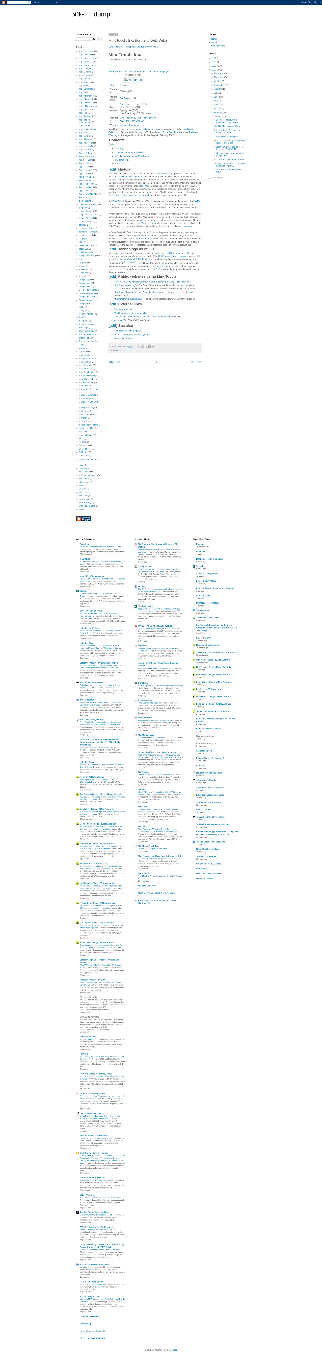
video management (132, 71)
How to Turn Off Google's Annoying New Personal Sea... (230, 141)
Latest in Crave (87, 762)
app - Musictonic (86, 99)
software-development (153, 129)
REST (111, 195)
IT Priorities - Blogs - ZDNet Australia (97, 903)
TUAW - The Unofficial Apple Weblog (155, 626)
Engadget (84, 544)
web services (163, 266)
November (219, 77)
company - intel (86, 235)
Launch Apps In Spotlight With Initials (153, 849)
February (218, 112)
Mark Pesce (84, 411)
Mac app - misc (86, 408)
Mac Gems (143, 807)
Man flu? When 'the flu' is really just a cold (97, 1215)
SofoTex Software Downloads (94, 1136)
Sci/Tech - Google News (91, 611)
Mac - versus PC (86, 382)
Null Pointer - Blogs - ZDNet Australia (97, 883)
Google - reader (86, 300)
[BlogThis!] (143, 346)
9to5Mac (142, 586)
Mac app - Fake (86, 398)
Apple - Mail (84, 173)
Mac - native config (87, 375)
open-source (136, 129)
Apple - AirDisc (85, 153)
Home (155, 362)
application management (127, 195)
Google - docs (85, 283)
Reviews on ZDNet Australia (93, 863)
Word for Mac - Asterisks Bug (227, 126)
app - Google (85, 82)
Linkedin (83, 351)
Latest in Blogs (87, 643)
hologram (83, 310)
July (216, 93)
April (216, 105)
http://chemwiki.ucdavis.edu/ (128, 299)
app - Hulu (83, 85)
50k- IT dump (90, 14)
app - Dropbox (85, 75)
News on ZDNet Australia (92, 777)
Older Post (196, 362)
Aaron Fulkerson (143, 238)
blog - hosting (85, 201)
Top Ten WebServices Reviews (94, 1264)
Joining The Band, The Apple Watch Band (97, 1180)
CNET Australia (87, 1195)
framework (144, 195)
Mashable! (85, 559)
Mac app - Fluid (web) (89, 402)
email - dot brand (86, 269)
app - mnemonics (87, 96)
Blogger (173, 1350)
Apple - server (85, 180)
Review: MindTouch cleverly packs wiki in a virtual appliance (143, 316)
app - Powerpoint (86, 116)
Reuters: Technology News (92, 1093)
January (218, 116)
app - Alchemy (85, 55)
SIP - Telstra (84, 472)
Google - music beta (88, 297)
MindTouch (120, 350)
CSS (81, 242)
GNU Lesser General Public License (132, 259)
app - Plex (83, 113)
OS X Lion (83, 452)
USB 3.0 (82, 489)
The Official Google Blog (91, 719)
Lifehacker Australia (89, 1017)
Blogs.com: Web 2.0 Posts (92, 1338)
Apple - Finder (85, 160)
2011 (214, 178)
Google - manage (87, 293)
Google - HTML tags (88, 290)
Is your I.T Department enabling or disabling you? (100, 1250)
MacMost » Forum (146, 735)
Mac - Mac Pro (85, 368)
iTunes (82, 345)
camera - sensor (86, 221)
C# (170, 253)
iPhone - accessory (87, 334)
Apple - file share (86, 156)
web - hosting (85, 502)
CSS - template (218, 46)
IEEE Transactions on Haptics (94, 1153)
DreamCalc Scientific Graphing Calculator (97, 1138)
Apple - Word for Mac (88, 194)
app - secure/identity (88, 129)
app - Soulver (85, 136)
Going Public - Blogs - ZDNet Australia (98, 824)
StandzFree (84, 478)
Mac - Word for (85, 386)
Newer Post (114, 362)
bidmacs (83, 1267)
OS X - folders (85, 449)
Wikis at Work (121, 320)
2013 (214, 66)
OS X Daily (143, 683)
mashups (187, 226)
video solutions (149, 71)
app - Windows (85, 149)
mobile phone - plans (88, 425)
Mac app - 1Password (89, 389)
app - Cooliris (85, 72)
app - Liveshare (86, 89)
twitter (81, 485)
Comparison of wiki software (127, 331)
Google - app (85, 279)
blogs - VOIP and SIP (88, 215)
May (216, 101)
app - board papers (87, 65)
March (217, 108)
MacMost (142, 646)
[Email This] (140, 346)
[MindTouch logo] (133, 80)
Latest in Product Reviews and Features (99, 663)
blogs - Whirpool (86, 218)
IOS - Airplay (84, 327)
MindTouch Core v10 (134, 121)
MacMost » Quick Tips (148, 846)
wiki (187, 173)
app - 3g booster (86, 51)
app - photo (84, 109)
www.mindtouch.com (130, 125)
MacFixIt (142, 789)
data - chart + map (87, 245)
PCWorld (84, 1054)
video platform (115, 71)
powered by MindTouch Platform (173, 281)
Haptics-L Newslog (89, 1316)
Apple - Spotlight (86, 184)
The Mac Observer (147, 886)
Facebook (83, 273)
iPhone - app (85, 338)
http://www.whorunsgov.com (127, 292)
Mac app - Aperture (87, 395)
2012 (214, 70)
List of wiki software (123, 338)
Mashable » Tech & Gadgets (93, 576)
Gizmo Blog (85, 1324)
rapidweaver (84, 468)
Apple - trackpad (86, 187)
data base (83, 249)
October (218, 81)
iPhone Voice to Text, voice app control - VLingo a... (228, 131)
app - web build (86, 146)
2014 (214, 62)
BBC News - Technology (91, 682)
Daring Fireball (145, 567)
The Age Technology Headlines (94, 1212)
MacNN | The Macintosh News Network (156, 893)
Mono (178, 253)
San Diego (125, 98)
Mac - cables (84, 355)
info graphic (84, 321)
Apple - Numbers (86, 177)
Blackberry (84, 197)
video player (163, 71)
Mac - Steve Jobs (86, 379)
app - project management (85, 121)
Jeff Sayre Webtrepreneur (92, 1178)
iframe (82, 317)
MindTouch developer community (130, 313)
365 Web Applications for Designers (97, 1227)
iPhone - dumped (87, 341)
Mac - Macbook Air (87, 372)
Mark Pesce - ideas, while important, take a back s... (226, 121)
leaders (192, 292)
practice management (89, 459)
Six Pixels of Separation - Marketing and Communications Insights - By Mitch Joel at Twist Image (100, 742)
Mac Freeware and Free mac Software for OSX (160, 856)
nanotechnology (86, 435)
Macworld (142, 826)
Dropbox (83, 262)
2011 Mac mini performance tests (229, 159)
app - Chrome (85, 68)
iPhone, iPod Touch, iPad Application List (157, 752)
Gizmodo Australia (88, 997)
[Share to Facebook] (149, 346)
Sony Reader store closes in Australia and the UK (100, 1198)
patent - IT (83, 455)
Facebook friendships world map (93, 1284)
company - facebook (88, 232)
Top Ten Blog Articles (90, 1296)
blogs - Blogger (86, 211)
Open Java (84, 445)
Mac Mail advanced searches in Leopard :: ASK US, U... (228, 148)
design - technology (88, 255)
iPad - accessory (86, 331)
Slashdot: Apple (145, 606)
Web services (148, 223)
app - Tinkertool (86, 139)
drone (81, 259)
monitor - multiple (87, 428)
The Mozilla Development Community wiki (134, 281)
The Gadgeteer (87, 700)
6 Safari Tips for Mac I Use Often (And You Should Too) (160, 686)
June (216, 97)
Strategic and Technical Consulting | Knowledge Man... (230, 164)
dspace (82, 266)
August (217, 89)
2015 (214, 58)
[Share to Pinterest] (152, 346)
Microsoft (83, 418)
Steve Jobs (84, 482)
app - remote (84, 126)
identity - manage (87, 314)
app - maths (84, 92)
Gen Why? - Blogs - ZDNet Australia (97, 809)
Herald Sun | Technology (91, 1282)
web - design (85, 499)
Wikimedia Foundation (131, 176)
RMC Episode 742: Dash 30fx (150, 703)
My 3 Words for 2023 (88, 1039)
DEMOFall (116, 201)
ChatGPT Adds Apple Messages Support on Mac (158, 628)
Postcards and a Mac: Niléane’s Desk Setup (156, 775)
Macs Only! (143, 873)
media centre (85, 414)
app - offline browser (88, 106)
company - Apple (86, 228)
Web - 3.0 (83, 496)
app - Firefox (84, 79)
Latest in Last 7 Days (90, 628)
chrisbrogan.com (88, 1037)
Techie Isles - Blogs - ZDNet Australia (97, 942)
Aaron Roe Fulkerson (130, 104)
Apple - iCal (84, 163)
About (214, 42)
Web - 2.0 (83, 492)
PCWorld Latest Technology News (96, 1074)
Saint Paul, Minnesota (173, 132)
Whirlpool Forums (87, 506)
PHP (188, 253)
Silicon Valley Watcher (90, 1113)
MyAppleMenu (145, 718)
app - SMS (83, 132)
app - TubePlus (86, 143)
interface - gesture (87, 324)
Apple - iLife (84, 167)
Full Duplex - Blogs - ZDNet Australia (97, 923)
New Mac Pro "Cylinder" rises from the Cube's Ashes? (160, 876)
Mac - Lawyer (85, 362)
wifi (80, 509)
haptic (81, 307)
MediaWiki (163, 173)
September (219, 85)
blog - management (88, 204)
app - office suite (86, 103)
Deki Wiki (144, 186)
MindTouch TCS (127, 117)
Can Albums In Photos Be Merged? (152, 738)
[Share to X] (146, 346)
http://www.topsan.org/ (125, 285)
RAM (81, 465)
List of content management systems (132, 334)
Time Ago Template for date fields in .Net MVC (98, 1230)
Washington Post (153, 292)
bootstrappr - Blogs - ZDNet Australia (97, 843)
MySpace (83, 432)
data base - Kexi (86, 252)
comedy (82, 225)
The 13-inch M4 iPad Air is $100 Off (152, 668)
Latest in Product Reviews (92, 980)
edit (113, 169)
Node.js (82, 442)
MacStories (143, 772)
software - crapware (88, 475)
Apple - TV (83, 191)
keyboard (83, 348)
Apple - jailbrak (86, 170)
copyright (83, 238)
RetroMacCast (145, 700)
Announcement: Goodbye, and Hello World (155, 720)
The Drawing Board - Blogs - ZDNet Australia (101, 794)
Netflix (82, 438)
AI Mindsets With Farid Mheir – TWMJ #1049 (98, 747)
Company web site (123, 309)
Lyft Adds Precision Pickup (149, 859)
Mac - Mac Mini (86, 365)
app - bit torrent (86, 61)
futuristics (83, 276)
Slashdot (84, 591)
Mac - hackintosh (86, 358)
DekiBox (197, 201)
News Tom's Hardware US (92, 1331)
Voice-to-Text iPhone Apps (226, 136)
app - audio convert (87, 58)
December (219, 73)
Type (112, 85)
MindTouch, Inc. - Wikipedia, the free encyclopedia (133, 46)
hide (112, 144)
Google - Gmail (86, 286)
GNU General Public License (172, 256)
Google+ (83, 303)
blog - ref (83, 208)
